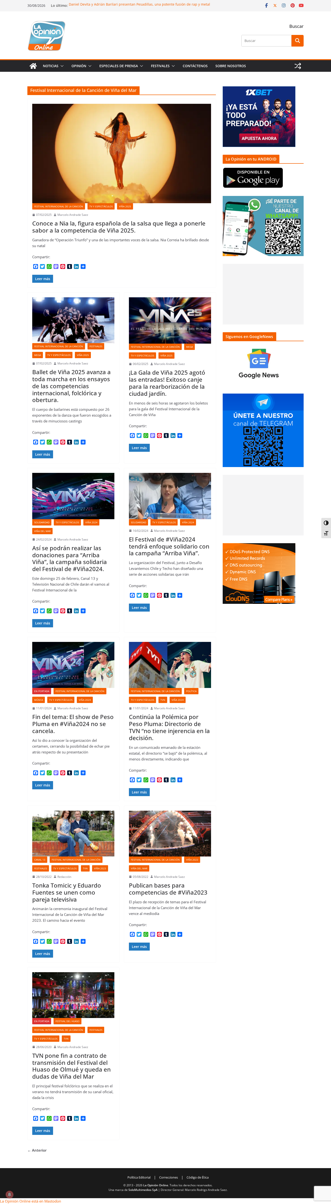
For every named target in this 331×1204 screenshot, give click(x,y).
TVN (162, 700)
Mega (37, 355)
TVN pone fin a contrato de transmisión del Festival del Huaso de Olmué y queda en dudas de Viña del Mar (71, 1065)
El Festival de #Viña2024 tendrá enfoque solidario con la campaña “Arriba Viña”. (169, 546)
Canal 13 (39, 859)
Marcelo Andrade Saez (72, 215)
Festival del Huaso (67, 1021)
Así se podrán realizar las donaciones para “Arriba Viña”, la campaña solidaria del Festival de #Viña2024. (69, 558)
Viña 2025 (125, 206)
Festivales (160, 66)
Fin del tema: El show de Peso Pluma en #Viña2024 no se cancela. (73, 724)
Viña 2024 (91, 522)
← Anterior (37, 1150)
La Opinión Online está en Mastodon (30, 1201)
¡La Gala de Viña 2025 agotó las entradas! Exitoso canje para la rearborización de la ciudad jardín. (167, 382)
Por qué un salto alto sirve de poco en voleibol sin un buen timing (122, 4)
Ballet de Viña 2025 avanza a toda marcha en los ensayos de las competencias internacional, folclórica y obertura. (71, 386)
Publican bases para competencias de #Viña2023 (168, 888)
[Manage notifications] (9, 1194)
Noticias (50, 66)
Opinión (78, 66)
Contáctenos (195, 66)
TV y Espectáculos (101, 206)
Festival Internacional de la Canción (58, 206)
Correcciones (168, 1177)
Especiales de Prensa (118, 66)
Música (38, 700)
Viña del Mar (42, 531)
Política (191, 691)
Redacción (64, 877)
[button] (61, 66)
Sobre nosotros (230, 66)
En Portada (41, 691)
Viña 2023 (100, 868)
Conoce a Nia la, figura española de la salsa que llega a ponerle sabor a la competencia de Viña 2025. (118, 226)
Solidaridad (41, 522)
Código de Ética (198, 1177)
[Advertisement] (263, 294)
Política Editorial (138, 1177)
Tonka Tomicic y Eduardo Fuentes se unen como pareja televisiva (66, 892)
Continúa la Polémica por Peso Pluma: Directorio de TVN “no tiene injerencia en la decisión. (169, 727)
